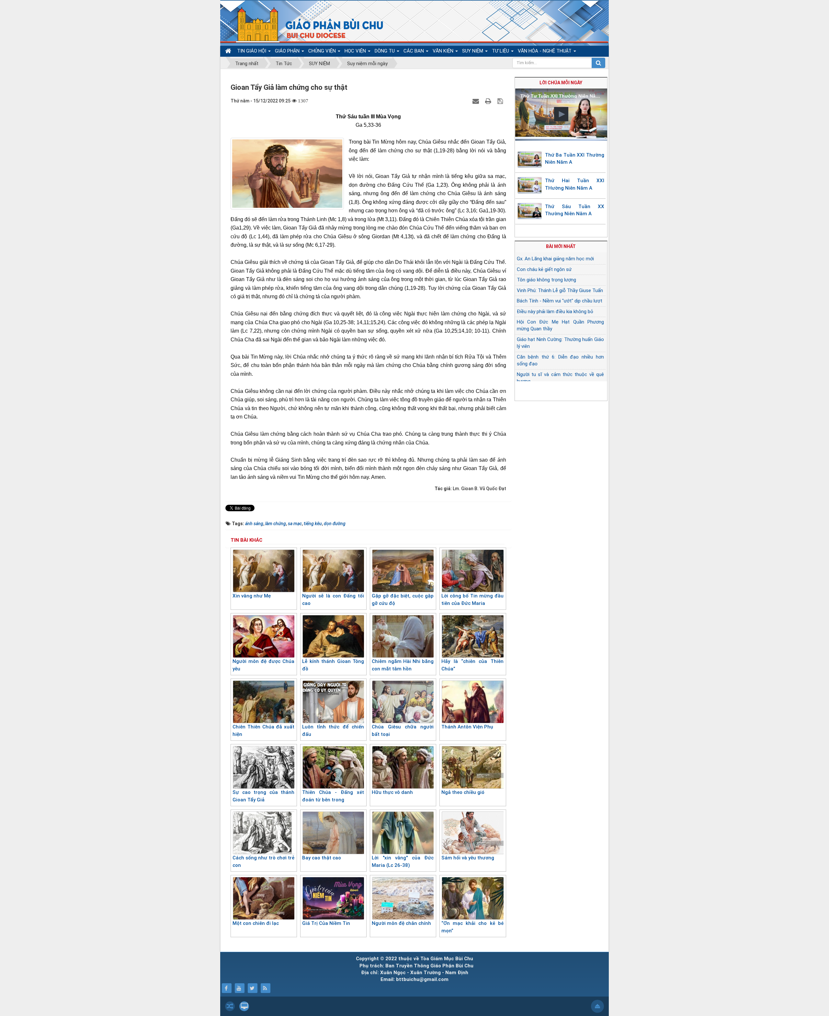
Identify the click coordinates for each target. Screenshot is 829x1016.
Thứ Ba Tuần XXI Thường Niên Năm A (575, 158)
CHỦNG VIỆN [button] (322, 51)
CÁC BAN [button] (414, 51)
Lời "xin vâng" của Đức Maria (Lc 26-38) (403, 861)
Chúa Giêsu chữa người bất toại (403, 730)
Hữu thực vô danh (392, 792)
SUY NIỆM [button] (473, 51)
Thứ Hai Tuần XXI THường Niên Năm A (575, 184)
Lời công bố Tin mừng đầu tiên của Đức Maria (472, 599)
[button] (561, 114)
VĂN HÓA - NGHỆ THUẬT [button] (545, 51)
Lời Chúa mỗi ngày (560, 82)
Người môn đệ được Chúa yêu (263, 665)
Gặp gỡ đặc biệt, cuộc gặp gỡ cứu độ (403, 599)
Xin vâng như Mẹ (252, 596)
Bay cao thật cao (321, 858)
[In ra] (489, 101)
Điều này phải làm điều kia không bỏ (555, 311)
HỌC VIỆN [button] (356, 51)
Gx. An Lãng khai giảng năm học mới (555, 259)
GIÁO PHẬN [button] (288, 51)
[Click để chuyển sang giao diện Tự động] (230, 1006)
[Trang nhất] (229, 51)
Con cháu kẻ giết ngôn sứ (544, 269)
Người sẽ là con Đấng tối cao (333, 599)
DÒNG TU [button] (385, 51)
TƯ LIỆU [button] (501, 51)
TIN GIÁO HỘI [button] (252, 51)
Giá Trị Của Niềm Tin (326, 923)
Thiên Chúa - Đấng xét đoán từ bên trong (333, 796)
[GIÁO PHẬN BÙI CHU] (305, 24)
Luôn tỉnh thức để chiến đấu (333, 730)
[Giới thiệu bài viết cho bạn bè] (476, 101)
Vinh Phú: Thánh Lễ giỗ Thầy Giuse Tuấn (560, 290)
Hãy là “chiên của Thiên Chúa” (472, 665)
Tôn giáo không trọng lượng (546, 280)
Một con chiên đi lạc (256, 923)
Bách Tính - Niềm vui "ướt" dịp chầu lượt (559, 301)
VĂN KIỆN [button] (444, 51)
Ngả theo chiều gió (462, 792)
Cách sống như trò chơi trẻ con (263, 861)
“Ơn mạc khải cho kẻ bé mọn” (472, 927)
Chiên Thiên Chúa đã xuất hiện (263, 730)
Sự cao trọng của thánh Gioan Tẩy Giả (263, 796)
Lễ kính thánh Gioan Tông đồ (333, 665)
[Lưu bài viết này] (501, 101)
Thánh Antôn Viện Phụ (467, 727)
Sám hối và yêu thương (467, 858)
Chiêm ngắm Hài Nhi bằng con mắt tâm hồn (403, 665)
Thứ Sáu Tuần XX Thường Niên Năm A (575, 210)
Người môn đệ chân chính (401, 923)
